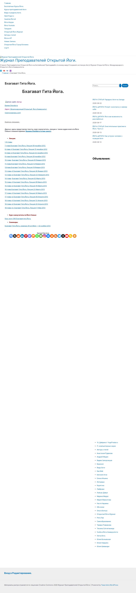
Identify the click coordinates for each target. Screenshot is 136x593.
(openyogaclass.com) (13, 113)
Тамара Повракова (104, 525)
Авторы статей (10, 35)
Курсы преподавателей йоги (15, 9)
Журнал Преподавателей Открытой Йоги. (38, 60)
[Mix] (33, 236)
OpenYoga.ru (9, 16)
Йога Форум (9, 22)
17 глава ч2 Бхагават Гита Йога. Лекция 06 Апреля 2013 (26, 197)
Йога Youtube (9, 25)
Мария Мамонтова (104, 500)
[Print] (52, 236)
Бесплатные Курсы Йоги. (14, 6)
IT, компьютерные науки (106, 446)
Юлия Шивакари (103, 546)
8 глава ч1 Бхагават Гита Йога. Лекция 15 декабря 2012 (26, 149)
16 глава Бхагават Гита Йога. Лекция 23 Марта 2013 (25, 189)
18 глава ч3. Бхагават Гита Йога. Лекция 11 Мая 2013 (25, 208)
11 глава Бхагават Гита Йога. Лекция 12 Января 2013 (25, 164)
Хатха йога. (101, 536)
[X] (15, 236)
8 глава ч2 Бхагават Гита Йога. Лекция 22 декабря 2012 (26, 153)
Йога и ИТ (8, 38)
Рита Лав (100, 518)
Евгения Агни (102, 475)
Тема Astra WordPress (109, 585)
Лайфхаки (100, 489)
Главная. (7, 3)
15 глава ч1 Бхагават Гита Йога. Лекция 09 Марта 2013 (26, 182)
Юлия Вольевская (104, 539)
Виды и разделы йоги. (12, 13)
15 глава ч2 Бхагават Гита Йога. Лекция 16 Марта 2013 (26, 186)
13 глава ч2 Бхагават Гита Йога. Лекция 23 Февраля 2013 (27, 175)
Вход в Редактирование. (18, 573)
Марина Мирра (102, 496)
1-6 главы (8, 142)
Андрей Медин (102, 457)
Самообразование (104, 521)
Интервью (101, 482)
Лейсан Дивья (102, 493)
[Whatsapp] (37, 236)
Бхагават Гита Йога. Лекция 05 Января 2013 (29, 160)
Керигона (100, 485)
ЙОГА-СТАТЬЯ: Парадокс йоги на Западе (108, 100)
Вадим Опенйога (11, 106)
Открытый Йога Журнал (13, 32)
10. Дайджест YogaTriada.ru (107, 442)
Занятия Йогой (10, 19)
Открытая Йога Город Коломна (16, 45)
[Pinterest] (26, 236)
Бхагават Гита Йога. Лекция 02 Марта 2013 (28, 178)
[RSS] (55, 236)
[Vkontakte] (48, 236)
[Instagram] (10, 71)
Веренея (100, 464)
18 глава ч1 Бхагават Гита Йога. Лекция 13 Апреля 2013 (26, 200)
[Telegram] (1, 71)
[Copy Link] (70, 236)
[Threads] (63, 236)
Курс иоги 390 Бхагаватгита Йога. (18, 219)
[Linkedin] (22, 236)
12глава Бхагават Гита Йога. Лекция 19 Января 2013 (25, 167)
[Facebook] (11, 236)
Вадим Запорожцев (104, 460)
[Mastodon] (29, 236)
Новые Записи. (10, 41)
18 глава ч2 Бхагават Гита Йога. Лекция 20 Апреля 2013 (26, 204)
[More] (74, 236)
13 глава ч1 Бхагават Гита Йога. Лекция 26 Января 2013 (26, 171)
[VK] (7, 71)
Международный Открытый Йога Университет (28, 109)
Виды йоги (101, 468)
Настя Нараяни (102, 503)
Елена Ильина (102, 478)
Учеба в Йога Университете (107, 532)
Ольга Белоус (102, 511)
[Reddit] (18, 236)
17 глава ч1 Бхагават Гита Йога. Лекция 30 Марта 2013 (26, 193)
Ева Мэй (100, 471)
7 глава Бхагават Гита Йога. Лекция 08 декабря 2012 (25, 146)
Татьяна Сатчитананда (105, 528)
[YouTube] (4, 71)
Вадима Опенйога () (38, 131)
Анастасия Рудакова (104, 453)
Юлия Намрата (102, 543)
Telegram (7, 29)
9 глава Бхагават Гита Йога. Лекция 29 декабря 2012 (25, 156)
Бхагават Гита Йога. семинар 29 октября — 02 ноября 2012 (27, 226)
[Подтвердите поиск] (120, 85)
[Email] (41, 236)
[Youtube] (67, 236)
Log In (6, 48)
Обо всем (100, 507)
